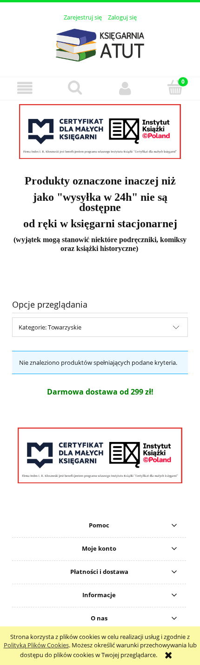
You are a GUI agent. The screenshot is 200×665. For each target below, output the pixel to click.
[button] (25, 88)
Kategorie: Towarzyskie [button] (50, 327)
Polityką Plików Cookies (36, 645)
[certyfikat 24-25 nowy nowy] (100, 131)
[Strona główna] (100, 43)
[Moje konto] (125, 88)
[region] (100, 131)
